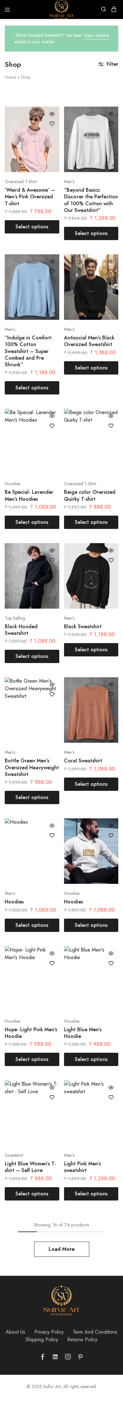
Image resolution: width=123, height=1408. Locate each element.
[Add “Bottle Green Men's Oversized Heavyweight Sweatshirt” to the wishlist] (52, 694)
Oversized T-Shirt (21, 181)
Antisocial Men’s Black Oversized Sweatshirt (89, 341)
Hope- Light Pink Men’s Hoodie (31, 1033)
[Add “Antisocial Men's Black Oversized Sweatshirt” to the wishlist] (111, 271)
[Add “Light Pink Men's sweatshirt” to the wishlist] (111, 1097)
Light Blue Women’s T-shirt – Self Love (30, 1167)
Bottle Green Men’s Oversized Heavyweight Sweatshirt (32, 767)
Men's (69, 181)
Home (10, 77)
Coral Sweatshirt (83, 760)
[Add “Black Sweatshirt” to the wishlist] (111, 560)
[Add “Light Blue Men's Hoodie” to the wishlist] (111, 963)
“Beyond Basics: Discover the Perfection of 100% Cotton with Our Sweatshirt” (91, 200)
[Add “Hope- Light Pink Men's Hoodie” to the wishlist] (52, 963)
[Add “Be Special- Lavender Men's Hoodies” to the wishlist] (52, 425)
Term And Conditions (95, 1332)
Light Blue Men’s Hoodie (83, 1033)
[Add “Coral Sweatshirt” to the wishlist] (111, 694)
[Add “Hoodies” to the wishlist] (52, 835)
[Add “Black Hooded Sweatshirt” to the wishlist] (52, 560)
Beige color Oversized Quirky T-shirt (89, 495)
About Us (15, 1332)
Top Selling (15, 618)
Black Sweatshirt (83, 626)
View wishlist (96, 35)
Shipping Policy (42, 1339)
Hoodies (12, 484)
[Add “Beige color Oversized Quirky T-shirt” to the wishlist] (111, 425)
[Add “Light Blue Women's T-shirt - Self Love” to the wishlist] (52, 1097)
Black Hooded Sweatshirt (21, 630)
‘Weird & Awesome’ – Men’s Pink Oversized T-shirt (30, 196)
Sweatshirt (14, 1155)
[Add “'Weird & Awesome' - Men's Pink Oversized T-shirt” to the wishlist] (52, 123)
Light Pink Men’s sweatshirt (82, 1167)
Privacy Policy (49, 1332)
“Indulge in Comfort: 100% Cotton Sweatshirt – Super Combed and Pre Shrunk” (28, 351)
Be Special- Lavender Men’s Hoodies (29, 495)
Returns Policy (82, 1339)
